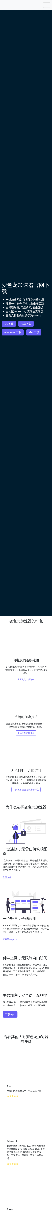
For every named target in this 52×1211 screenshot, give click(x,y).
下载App (10, 1014)
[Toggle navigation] (46, 5)
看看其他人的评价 (26, 679)
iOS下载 (8, 324)
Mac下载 (34, 332)
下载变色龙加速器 (26, 733)
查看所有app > (10, 939)
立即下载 (7, 877)
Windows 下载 (12, 332)
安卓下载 (26, 324)
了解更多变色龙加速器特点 (26, 789)
